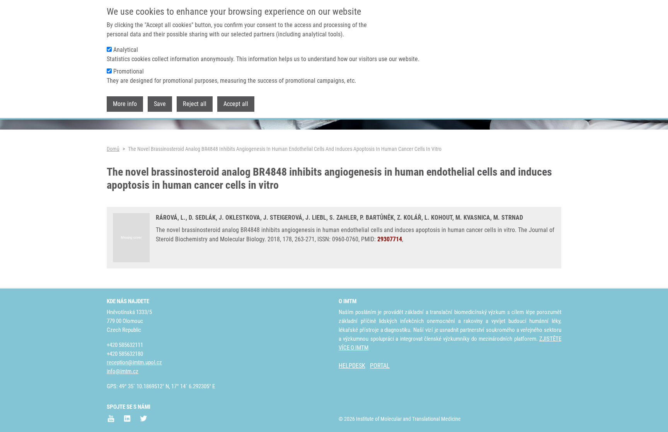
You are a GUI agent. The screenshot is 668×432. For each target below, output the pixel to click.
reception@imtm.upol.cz (134, 362)
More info (125, 104)
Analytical (125, 49)
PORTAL (380, 365)
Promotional (128, 71)
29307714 (389, 239)
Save (160, 104)
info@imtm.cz (122, 371)
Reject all (194, 104)
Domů (113, 149)
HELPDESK (352, 365)
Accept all (235, 104)
